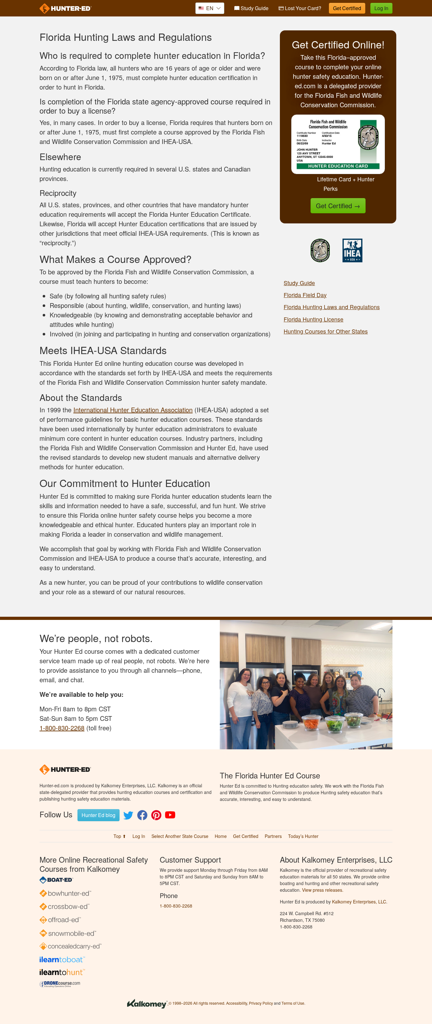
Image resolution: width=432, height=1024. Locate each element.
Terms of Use (292, 1003)
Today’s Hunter (303, 836)
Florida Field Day (305, 295)
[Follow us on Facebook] (142, 817)
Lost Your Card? (302, 8)
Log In (381, 8)
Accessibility (236, 1003)
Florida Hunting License (313, 319)
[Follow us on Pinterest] (156, 817)
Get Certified (347, 8)
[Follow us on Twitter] (128, 817)
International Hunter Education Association (133, 409)
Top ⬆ (120, 836)
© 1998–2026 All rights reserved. (197, 1003)
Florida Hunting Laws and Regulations (332, 307)
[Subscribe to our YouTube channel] (170, 817)
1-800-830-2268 (62, 727)
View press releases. (322, 890)
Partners (273, 836)
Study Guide (253, 8)
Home (221, 836)
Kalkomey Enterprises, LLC (359, 901)
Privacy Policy (261, 1003)
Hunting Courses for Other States (326, 331)
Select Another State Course (179, 836)
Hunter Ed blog (98, 815)
